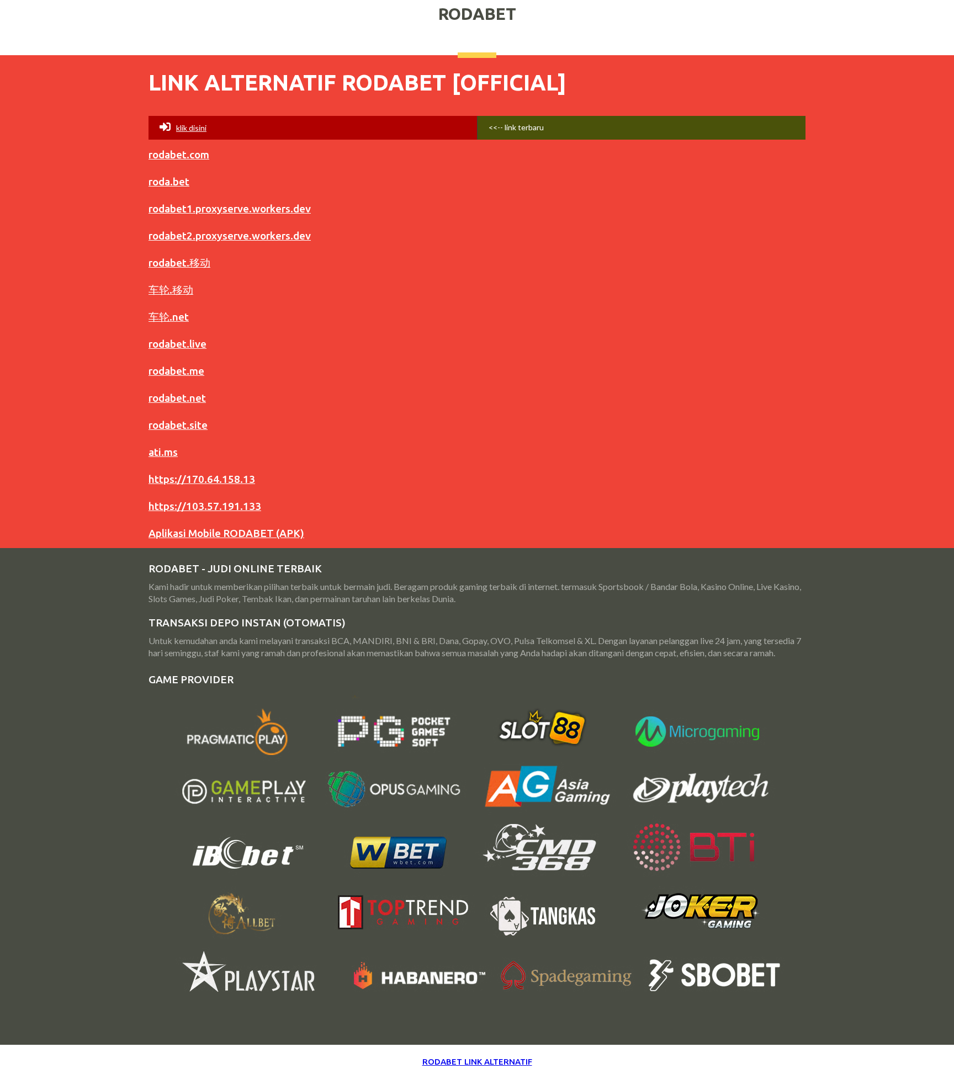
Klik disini (191, 127)
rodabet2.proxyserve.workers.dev (230, 236)
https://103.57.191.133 (205, 506)
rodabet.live (177, 344)
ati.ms (163, 452)
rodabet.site (178, 425)
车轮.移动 (171, 290)
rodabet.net (177, 398)
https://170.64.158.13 (202, 479)
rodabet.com (179, 154)
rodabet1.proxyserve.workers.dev (230, 209)
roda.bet (169, 182)
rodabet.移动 (179, 263)
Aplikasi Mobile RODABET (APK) (226, 533)
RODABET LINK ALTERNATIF (477, 1061)
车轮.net (169, 317)
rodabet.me (176, 371)
